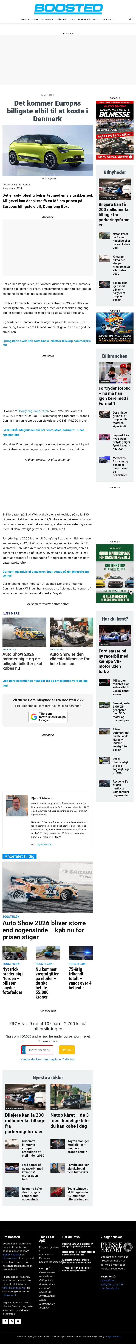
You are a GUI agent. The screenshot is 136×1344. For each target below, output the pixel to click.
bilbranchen (9, 1258)
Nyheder (48, 95)
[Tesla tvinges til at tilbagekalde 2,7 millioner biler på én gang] (57, 1192)
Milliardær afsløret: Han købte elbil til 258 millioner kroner (121, 687)
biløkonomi (9, 1295)
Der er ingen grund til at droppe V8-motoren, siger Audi (120, 419)
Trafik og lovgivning (14, 1108)
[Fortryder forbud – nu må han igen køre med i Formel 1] (115, 372)
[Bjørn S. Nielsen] (17, 821)
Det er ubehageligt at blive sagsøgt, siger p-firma (122, 765)
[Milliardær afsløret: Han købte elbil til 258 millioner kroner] (104, 682)
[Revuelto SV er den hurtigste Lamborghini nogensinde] (12, 1192)
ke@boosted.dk (113, 1336)
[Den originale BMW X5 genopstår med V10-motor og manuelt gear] (104, 705)
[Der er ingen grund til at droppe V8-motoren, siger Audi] (104, 414)
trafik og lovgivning (13, 1287)
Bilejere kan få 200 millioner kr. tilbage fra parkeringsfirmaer (114, 214)
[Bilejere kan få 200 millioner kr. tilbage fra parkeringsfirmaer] (25, 1097)
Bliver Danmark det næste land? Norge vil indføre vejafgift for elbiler (121, 739)
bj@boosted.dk (44, 844)
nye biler (16, 1254)
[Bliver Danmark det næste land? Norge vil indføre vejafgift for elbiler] (104, 731)
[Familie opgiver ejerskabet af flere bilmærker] (57, 1168)
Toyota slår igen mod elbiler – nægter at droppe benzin (78, 1146)
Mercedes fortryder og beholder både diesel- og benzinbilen (121, 466)
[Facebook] (5, 1321)
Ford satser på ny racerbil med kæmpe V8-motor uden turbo (32, 1172)
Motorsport (104, 381)
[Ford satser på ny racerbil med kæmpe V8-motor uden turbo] (12, 1168)
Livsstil (54, 1108)
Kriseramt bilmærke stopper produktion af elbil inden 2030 (121, 265)
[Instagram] (11, 1321)
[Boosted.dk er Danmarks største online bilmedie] (68, 9)
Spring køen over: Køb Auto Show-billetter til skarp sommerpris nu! (46, 343)
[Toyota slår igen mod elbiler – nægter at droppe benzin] (57, 1144)
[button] (130, 19)
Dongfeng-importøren (34, 411)
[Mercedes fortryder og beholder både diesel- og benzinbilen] (104, 459)
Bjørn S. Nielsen (22, 184)
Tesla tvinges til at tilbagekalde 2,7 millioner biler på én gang (78, 1194)
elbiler (6, 1254)
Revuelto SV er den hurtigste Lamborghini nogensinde (32, 1194)
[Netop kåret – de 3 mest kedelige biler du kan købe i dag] (70, 1097)
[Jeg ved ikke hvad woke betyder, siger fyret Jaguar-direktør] (104, 437)
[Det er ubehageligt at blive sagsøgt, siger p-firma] (104, 760)
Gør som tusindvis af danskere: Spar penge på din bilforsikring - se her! (46, 573)
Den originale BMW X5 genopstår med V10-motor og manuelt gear (121, 712)
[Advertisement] (47, 762)
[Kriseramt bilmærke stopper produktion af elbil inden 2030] (12, 1144)
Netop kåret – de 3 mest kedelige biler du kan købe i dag (70, 1120)
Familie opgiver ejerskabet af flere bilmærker (78, 1168)
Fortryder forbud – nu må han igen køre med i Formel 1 (115, 396)
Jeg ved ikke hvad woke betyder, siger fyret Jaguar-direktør (121, 442)
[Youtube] (18, 1321)
